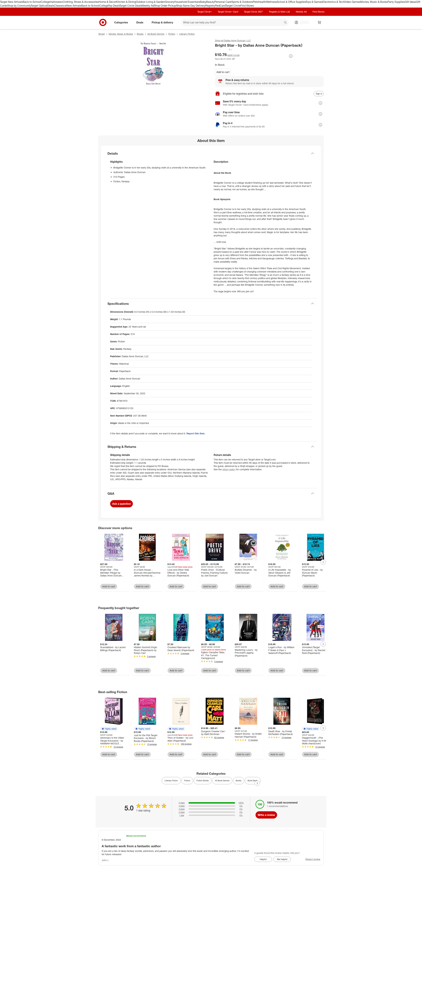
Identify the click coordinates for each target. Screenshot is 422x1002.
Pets (255, 1)
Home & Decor (107, 1)
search (285, 22)
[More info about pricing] (290, 56)
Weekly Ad (148, 5)
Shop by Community (19, 5)
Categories (121, 22)
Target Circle (233, 5)
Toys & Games (314, 1)
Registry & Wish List (279, 11)
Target (101, 33)
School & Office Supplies (291, 1)
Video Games (352, 1)
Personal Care (222, 1)
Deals (50, 5)
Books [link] (238, 780)
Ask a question (121, 503)
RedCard (220, 5)
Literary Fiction (187, 33)
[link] (223, 49)
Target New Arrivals (11, 1)
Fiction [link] (187, 780)
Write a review (266, 815)
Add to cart (222, 72)
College (45, 1)
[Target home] (103, 22)
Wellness (271, 1)
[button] (223, 49)
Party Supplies (396, 1)
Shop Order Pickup (165, 5)
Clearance (60, 5)
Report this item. (195, 433)
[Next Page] (323, 562)
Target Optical (39, 5)
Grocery (169, 1)
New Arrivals (73, 5)
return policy (228, 469)
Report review (312, 859)
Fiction (171, 33)
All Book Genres (155, 33)
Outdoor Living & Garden (150, 1)
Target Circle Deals (130, 5)
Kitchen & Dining (126, 1)
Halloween (56, 1)
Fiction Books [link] (202, 780)
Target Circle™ (204, 11)
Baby (203, 1)
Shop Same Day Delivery (190, 5)
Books (140, 33)
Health (262, 1)
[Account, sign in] (303, 22)
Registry (210, 5)
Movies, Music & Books (374, 1)
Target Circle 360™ (253, 11)
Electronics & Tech (333, 1)
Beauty (210, 1)
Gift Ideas (410, 1)
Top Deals (113, 5)
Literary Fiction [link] (171, 780)
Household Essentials (187, 1)
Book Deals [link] (253, 780)
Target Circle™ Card (228, 11)
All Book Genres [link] (222, 780)
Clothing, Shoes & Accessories (81, 1)
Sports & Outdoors (242, 1)
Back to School (32, 1)
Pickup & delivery (162, 22)
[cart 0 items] (319, 22)
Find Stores (247, 5)
